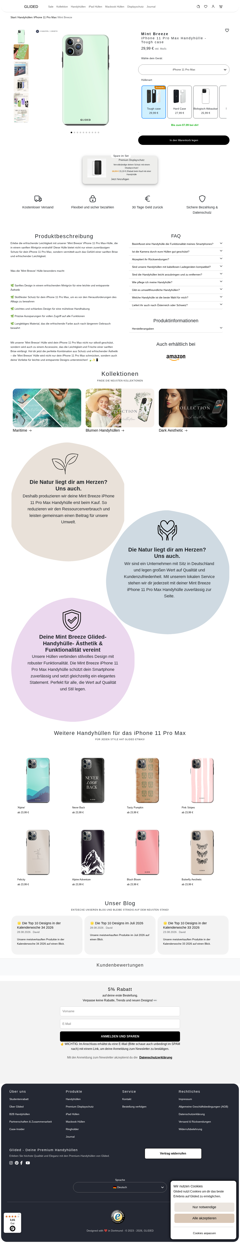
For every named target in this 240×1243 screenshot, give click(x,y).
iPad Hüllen (95, 6)
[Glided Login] (213, 7)
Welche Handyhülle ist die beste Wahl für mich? (160, 297)
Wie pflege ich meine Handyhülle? (152, 282)
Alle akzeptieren (204, 1218)
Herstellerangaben (143, 328)
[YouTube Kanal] (28, 1163)
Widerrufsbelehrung (190, 1129)
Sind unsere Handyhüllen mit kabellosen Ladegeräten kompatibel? (171, 266)
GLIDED (31, 7)
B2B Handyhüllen (19, 1114)
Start (13, 17)
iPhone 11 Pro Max (45, 17)
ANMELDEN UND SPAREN (120, 1036)
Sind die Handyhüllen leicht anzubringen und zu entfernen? (167, 274)
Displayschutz (135, 6)
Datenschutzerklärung (155, 1057)
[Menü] (19, 1215)
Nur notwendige (204, 1207)
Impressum (185, 1099)
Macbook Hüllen (114, 6)
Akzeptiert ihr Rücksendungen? (150, 259)
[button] (71, 132)
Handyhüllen (78, 6)
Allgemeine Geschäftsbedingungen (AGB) (203, 1106)
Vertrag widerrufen (173, 1153)
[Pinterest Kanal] (17, 1163)
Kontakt (126, 1099)
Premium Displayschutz (80, 1106)
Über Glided (16, 1106)
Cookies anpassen (204, 1233)
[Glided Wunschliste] (198, 7)
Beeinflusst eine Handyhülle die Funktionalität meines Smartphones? (172, 243)
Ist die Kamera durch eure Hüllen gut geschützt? (160, 251)
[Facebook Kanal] (22, 1163)
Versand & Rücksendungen (195, 1121)
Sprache (120, 1179)
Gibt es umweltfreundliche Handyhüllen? (156, 289)
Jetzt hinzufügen (120, 179)
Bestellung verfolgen (134, 1106)
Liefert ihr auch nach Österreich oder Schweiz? (160, 305)
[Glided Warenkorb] (221, 7)
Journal (151, 6)
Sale (50, 6)
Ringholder (72, 1129)
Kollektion (62, 6)
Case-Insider (17, 1129)
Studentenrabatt (18, 1099)
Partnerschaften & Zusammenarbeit (30, 1121)
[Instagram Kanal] (11, 1163)
